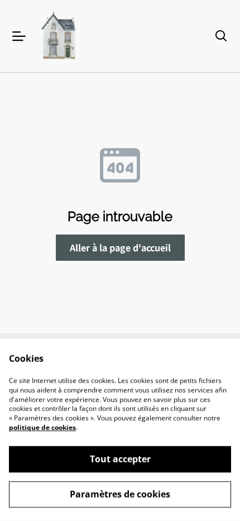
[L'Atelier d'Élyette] (60, 36)
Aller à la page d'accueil (120, 247)
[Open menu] (19, 36)
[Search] (221, 36)
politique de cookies (42, 427)
